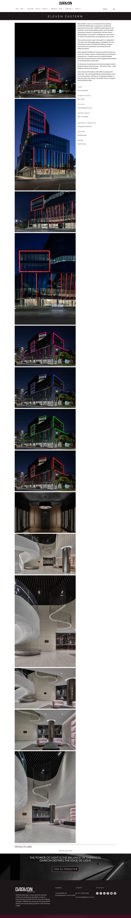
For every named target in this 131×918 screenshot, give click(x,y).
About (22, 8)
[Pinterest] (115, 893)
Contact (77, 8)
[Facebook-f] (97, 893)
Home (17, 8)
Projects (38, 8)
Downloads (68, 8)
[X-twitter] (101, 893)
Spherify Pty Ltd (83, 916)
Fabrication (54, 8)
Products (45, 8)
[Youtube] (111, 893)
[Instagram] (108, 893)
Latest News (30, 8)
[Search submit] (113, 9)
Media (60, 8)
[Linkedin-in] (104, 893)
